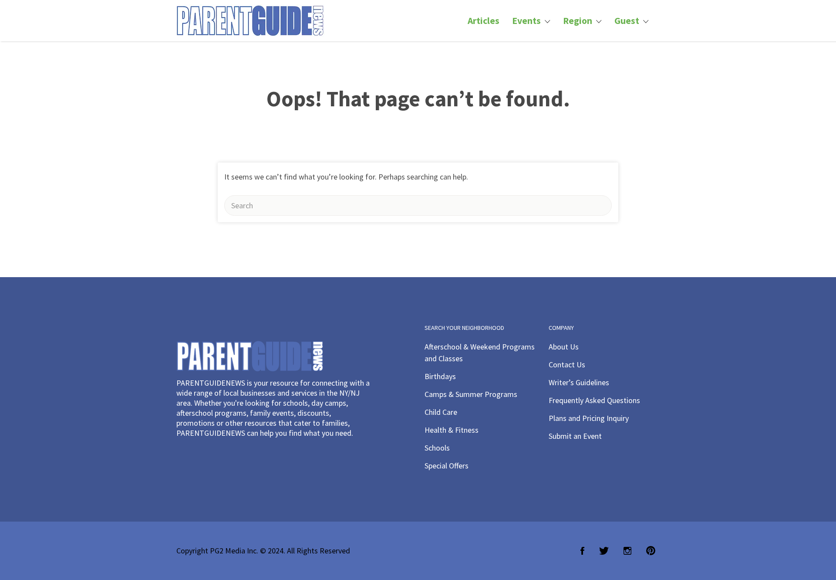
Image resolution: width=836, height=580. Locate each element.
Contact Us (567, 365)
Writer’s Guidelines (579, 382)
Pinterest (651, 551)
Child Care (441, 412)
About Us (564, 347)
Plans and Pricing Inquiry (589, 418)
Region (577, 21)
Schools (437, 448)
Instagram (627, 551)
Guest (626, 21)
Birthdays (440, 376)
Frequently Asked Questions (594, 400)
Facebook (582, 551)
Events (526, 21)
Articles (483, 21)
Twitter (604, 551)
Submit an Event (575, 436)
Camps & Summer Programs (471, 394)
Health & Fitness (452, 430)
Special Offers (447, 466)
